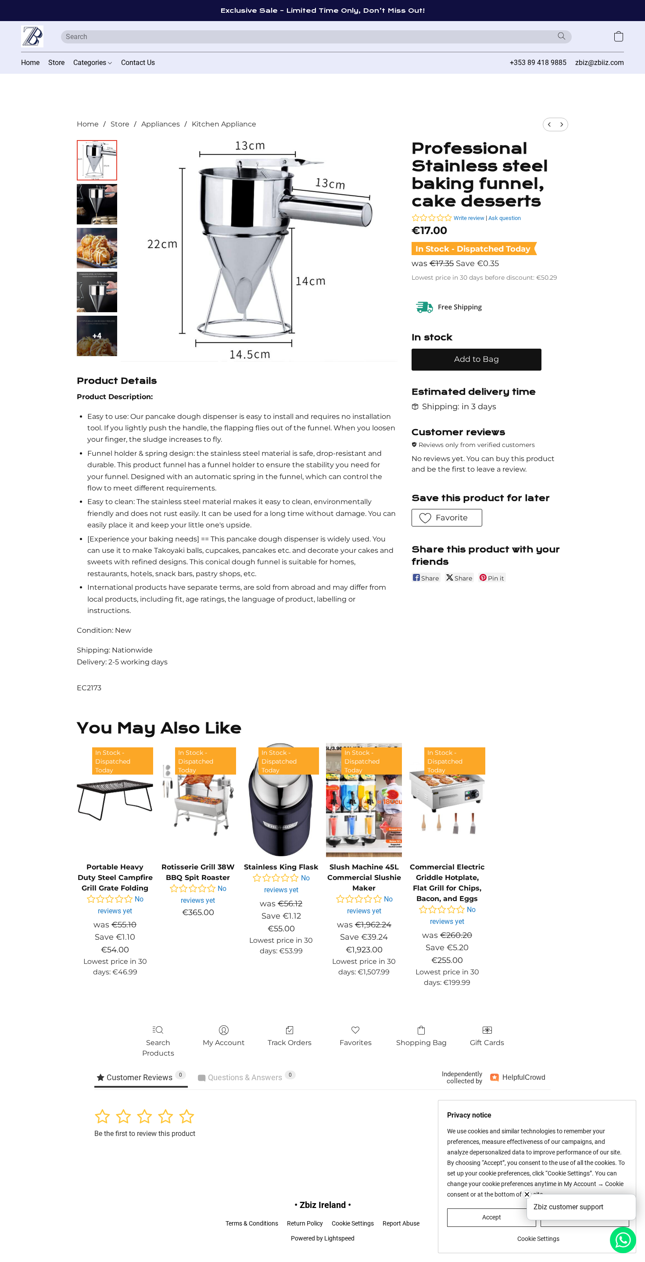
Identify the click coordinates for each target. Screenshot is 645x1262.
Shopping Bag (421, 1042)
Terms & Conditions (252, 1223)
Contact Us (138, 62)
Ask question (504, 218)
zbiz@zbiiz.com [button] (599, 62)
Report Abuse (401, 1223)
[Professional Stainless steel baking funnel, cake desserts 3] (97, 292)
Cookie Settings (353, 1223)
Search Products (158, 1047)
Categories (90, 62)
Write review (469, 218)
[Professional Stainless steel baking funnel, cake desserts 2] (97, 248)
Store (56, 62)
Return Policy (305, 1223)
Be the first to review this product (144, 1133)
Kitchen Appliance (224, 124)
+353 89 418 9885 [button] (538, 62)
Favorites (356, 1042)
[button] (32, 36)
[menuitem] (549, 124)
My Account (224, 1042)
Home (30, 62)
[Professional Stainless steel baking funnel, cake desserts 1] (97, 204)
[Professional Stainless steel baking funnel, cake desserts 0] (97, 160)
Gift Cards (487, 1042)
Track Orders (290, 1042)
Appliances (160, 124)
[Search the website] (561, 36)
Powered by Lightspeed (323, 1238)
